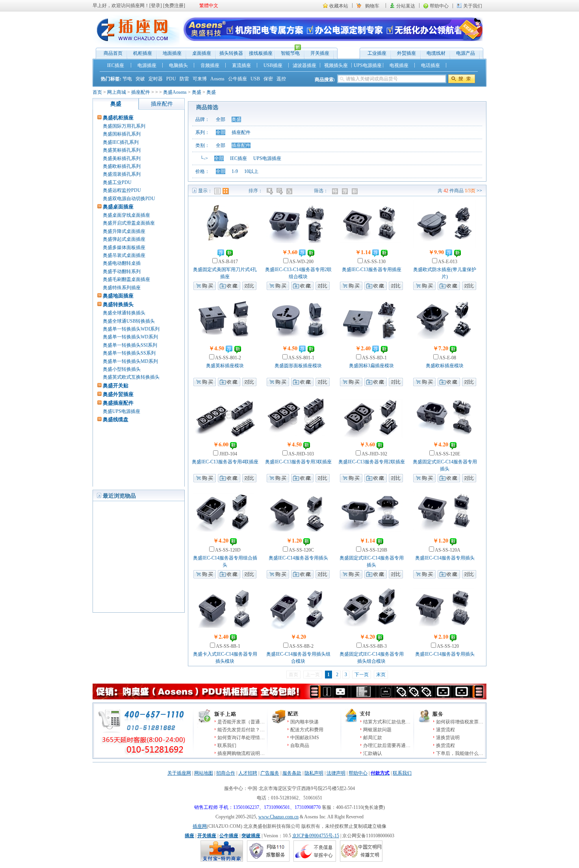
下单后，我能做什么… (459, 753)
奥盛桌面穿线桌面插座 (126, 215)
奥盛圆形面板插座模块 (298, 365)
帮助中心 (439, 6)
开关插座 (319, 53)
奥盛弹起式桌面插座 (124, 239)
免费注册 (174, 5)
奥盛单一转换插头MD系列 (130, 361)
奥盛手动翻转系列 (122, 271)
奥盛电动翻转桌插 (122, 263)
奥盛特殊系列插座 (122, 287)
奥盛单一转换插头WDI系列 (131, 329)
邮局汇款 (372, 737)
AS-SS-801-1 (301, 358)
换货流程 (445, 745)
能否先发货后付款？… (241, 729)
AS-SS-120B (374, 550)
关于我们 (472, 6)
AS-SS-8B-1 (227, 646)
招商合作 (225, 773)
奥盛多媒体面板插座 (124, 247)
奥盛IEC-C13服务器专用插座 (371, 269)
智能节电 (287, 52)
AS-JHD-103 (301, 454)
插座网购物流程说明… (241, 753)
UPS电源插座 (368, 65)
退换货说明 (448, 737)
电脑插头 (178, 65)
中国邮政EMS (304, 737)
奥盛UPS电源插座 (121, 411)
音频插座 (209, 65)
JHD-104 (227, 454)
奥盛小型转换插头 (122, 369)
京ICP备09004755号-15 (315, 835)
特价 (336, 191)
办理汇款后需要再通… (386, 745)
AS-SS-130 (374, 261)
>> (479, 190)
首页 (97, 92)
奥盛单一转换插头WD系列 (130, 337)
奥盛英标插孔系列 (122, 150)
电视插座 (399, 65)
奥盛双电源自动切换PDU (129, 198)
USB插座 (273, 65)
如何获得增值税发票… (459, 722)
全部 (220, 119)
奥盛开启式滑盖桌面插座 (129, 223)
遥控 (281, 79)
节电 (127, 79)
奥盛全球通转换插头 (124, 313)
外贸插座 (406, 53)
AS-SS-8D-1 (374, 358)
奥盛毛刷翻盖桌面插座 (126, 279)
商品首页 (113, 53)
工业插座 (376, 53)
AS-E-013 (447, 261)
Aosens (217, 79)
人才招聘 (247, 773)
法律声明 (336, 773)
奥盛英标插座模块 (225, 365)
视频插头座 (336, 65)
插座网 (200, 826)
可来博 (200, 79)
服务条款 (291, 773)
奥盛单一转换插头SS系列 (129, 353)
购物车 (372, 6)
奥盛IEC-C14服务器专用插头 (298, 558)
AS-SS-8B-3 (374, 646)
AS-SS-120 (447, 646)
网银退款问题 (377, 729)
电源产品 (465, 53)
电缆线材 (436, 53)
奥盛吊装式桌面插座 (124, 255)
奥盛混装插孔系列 (122, 174)
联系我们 (226, 745)
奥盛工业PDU (117, 182)
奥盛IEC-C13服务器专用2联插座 (371, 462)
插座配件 (140, 92)
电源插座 (146, 65)
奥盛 (196, 92)
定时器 (155, 79)
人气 (290, 191)
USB (255, 79)
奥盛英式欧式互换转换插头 (131, 377)
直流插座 (241, 65)
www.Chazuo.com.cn (278, 817)
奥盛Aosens (175, 92)
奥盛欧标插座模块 (445, 365)
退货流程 (445, 729)
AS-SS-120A (447, 550)
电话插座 (430, 65)
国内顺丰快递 (304, 722)
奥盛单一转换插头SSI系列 (130, 345)
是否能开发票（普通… (241, 722)
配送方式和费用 (306, 729)
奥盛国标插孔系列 (122, 134)
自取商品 (299, 745)
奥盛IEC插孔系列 (121, 142)
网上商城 (116, 92)
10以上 (251, 171)
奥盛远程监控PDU (122, 190)
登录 (155, 5)
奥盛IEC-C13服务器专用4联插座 (225, 462)
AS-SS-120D (227, 550)
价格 (270, 191)
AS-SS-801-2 (227, 358)
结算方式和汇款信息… (386, 722)
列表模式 (217, 191)
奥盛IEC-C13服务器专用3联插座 (298, 462)
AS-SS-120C (301, 550)
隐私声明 (313, 773)
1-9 (235, 171)
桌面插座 (201, 53)
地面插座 (172, 53)
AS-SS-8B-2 (301, 646)
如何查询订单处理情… (241, 737)
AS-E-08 (447, 358)
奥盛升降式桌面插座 (124, 231)
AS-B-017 (227, 261)
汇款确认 (372, 753)
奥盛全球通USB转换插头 (129, 321)
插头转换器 (231, 53)
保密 (268, 79)
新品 (355, 191)
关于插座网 (179, 773)
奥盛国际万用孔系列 (124, 126)
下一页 (361, 674)
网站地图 (203, 773)
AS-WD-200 (301, 261)
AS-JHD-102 (374, 454)
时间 (280, 191)
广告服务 (269, 773)
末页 (381, 674)
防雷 (184, 79)
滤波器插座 (304, 65)
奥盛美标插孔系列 (122, 158)
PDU (171, 79)
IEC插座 (115, 65)
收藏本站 (338, 6)
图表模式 (226, 191)
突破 (140, 79)
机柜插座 (142, 53)
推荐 (345, 191)
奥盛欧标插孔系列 (122, 166)
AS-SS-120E (447, 454)
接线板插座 (261, 53)
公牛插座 (237, 79)
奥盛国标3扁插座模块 (371, 365)
